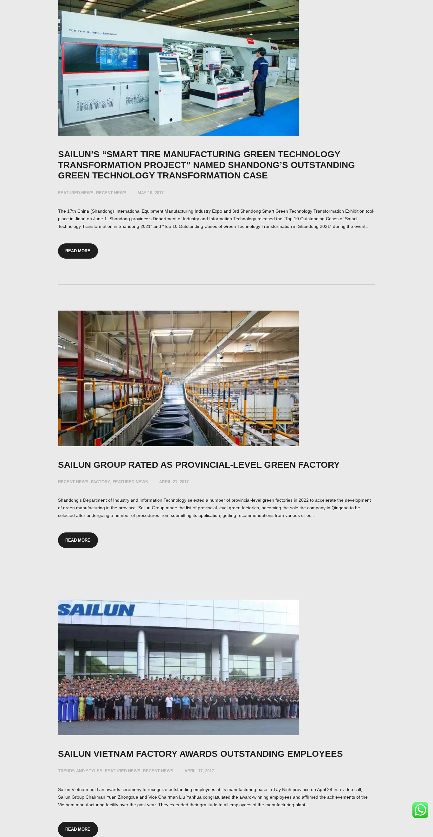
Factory (100, 482)
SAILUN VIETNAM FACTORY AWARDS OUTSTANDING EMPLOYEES (200, 754)
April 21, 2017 (174, 482)
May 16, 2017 (151, 192)
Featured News (76, 192)
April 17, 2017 (199, 771)
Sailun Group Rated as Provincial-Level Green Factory (199, 465)
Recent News (111, 192)
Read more (77, 250)
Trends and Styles (80, 771)
